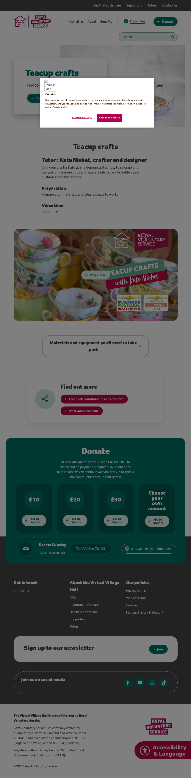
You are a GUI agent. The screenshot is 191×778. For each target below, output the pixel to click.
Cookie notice (60, 107)
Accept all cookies (109, 117)
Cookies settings (82, 117)
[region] (97, 103)
